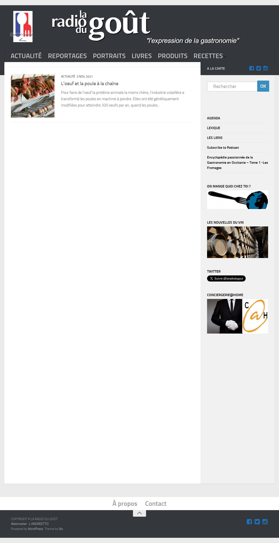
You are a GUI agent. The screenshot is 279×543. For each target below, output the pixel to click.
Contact (156, 504)
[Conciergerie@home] (237, 332)
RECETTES (208, 56)
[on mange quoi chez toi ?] (237, 208)
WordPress (35, 529)
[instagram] (265, 68)
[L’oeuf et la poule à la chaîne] (32, 96)
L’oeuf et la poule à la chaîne (89, 83)
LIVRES (142, 56)
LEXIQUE (213, 128)
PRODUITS (172, 56)
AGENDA (213, 118)
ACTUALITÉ (26, 56)
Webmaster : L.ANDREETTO (30, 524)
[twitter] (258, 68)
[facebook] (251, 68)
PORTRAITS (109, 56)
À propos (124, 504)
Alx (61, 529)
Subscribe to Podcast (223, 147)
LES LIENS (215, 138)
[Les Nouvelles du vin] (237, 257)
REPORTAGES (67, 56)
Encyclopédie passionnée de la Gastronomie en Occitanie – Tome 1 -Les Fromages (237, 162)
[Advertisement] (239, 409)
